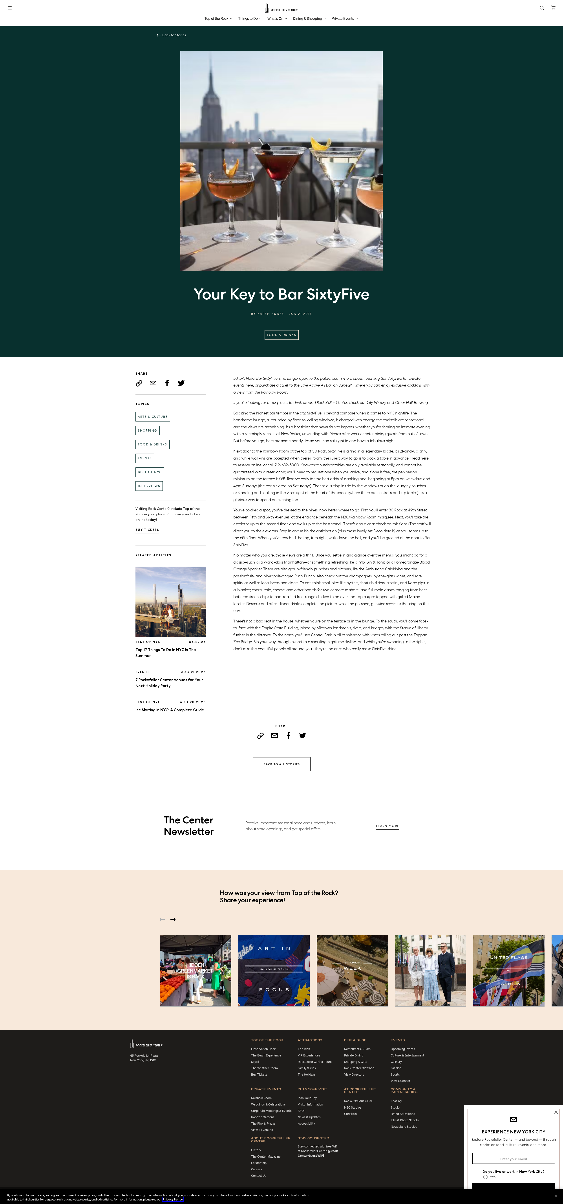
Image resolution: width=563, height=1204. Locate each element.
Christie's (350, 1113)
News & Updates (309, 1117)
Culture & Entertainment (407, 1055)
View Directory (354, 1074)
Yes (492, 1176)
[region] (281, 1196)
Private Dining (353, 1055)
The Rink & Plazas (263, 1123)
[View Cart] (553, 8)
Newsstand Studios (404, 1126)
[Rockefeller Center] (281, 8)
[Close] (556, 1196)
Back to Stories (174, 35)
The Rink (304, 1049)
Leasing (396, 1101)
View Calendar (400, 1080)
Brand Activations (403, 1113)
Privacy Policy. (173, 1199)
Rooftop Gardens (262, 1117)
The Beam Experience (266, 1055)
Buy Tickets (147, 530)
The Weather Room (264, 1068)
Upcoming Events (403, 1049)
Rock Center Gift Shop (359, 1068)
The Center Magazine (266, 1156)
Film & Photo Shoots (405, 1120)
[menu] (9, 8)
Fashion (396, 1068)
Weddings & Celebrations (268, 1104)
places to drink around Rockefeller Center (312, 402)
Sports (395, 1074)
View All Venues (262, 1129)
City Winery (376, 402)
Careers (256, 1169)
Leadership (259, 1162)
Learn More (387, 826)
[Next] (173, 919)
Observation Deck (263, 1049)
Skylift (255, 1061)
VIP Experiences (309, 1055)
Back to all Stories (281, 764)
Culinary (396, 1061)
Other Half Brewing (411, 402)
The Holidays (307, 1074)
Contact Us (258, 1175)
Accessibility (306, 1123)
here (249, 385)
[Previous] (162, 919)
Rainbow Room (276, 451)
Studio (395, 1107)
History (256, 1150)
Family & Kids (307, 1068)
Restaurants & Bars (357, 1049)
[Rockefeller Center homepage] (146, 1043)
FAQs (301, 1110)
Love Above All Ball (316, 385)
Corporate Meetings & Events (271, 1110)
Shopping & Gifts (355, 1061)
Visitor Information (310, 1104)
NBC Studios (352, 1107)
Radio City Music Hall (358, 1101)
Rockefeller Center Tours (315, 1061)
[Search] (542, 8)
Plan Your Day (307, 1098)
